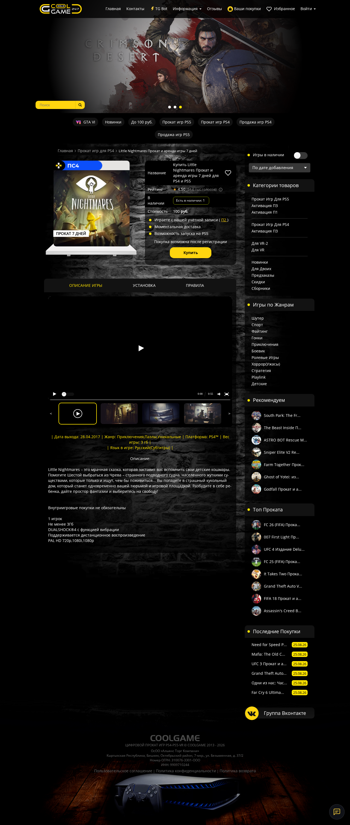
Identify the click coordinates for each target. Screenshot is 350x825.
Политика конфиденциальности (186, 770)
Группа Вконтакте (285, 713)
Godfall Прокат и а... (283, 489)
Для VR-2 (260, 243)
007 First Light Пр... (281, 537)
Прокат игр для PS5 (270, 199)
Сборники (261, 288)
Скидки (258, 281)
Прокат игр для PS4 (96, 150)
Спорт (257, 324)
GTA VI (88, 122)
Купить (190, 252)
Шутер (258, 318)
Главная (113, 8)
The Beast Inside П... (282, 427)
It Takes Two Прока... (283, 573)
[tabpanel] (175, 56)
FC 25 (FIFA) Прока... (282, 561)
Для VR (258, 249)
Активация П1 (265, 212)
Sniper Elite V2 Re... (281, 452)
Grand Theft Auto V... (283, 586)
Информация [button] (186, 8)
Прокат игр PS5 (176, 122)
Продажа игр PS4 (256, 122)
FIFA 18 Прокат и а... (282, 598)
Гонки (257, 337)
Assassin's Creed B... (282, 610)
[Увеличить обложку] (92, 208)
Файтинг (260, 331)
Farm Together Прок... (284, 464)
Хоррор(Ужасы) (266, 364)
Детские (259, 383)
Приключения (265, 344)
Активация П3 (265, 205)
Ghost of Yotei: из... (281, 476)
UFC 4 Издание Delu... (284, 549)
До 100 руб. (142, 122)
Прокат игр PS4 (215, 122)
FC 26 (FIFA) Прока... (282, 524)
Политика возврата (238, 770)
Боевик (258, 350)
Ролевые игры (265, 357)
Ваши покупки (247, 8)
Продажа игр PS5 (174, 134)
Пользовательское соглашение (123, 770)
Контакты (135, 8)
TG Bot (161, 8)
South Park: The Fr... (282, 415)
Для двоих (261, 268)
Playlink (259, 377)
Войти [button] (307, 8)
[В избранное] (228, 172)
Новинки (113, 122)
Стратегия (261, 370)
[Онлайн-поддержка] (337, 812)
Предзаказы (263, 275)
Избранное (284, 8)
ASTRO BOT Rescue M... (285, 440)
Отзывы (214, 8)
